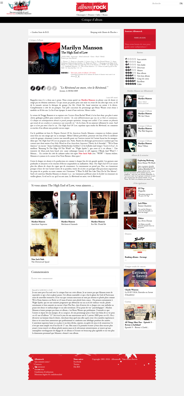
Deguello (141, 191)
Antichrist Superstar (39, 224)
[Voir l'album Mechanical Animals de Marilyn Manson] (74, 218)
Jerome (62, 91)
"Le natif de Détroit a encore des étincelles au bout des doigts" (145, 210)
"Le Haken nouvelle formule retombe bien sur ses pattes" (146, 225)
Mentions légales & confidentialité (48, 374)
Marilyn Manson (82, 47)
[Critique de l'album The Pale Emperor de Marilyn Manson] (130, 136)
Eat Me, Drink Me (98, 224)
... (125, 259)
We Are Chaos (144, 116)
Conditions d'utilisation (43, 372)
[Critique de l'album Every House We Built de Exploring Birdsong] (130, 171)
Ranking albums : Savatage (136, 257)
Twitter (76, 364)
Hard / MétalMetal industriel (143, 103)
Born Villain (143, 146)
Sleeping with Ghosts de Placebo (103, 32)
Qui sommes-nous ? (42, 362)
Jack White (142, 203)
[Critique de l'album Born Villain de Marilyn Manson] (130, 151)
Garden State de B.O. (40, 32)
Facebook (77, 362)
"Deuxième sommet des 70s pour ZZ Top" (145, 195)
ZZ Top (141, 188)
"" (139, 175)
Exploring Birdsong (146, 160)
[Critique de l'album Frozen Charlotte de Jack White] (130, 214)
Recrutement (39, 367)
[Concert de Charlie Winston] (140, 286)
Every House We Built (146, 163)
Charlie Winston (131, 290)
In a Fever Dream (145, 221)
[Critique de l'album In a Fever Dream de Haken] (130, 229)
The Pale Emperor (145, 131)
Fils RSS (77, 367)
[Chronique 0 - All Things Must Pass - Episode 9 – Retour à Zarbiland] (140, 314)
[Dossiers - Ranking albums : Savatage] (140, 253)
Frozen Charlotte (144, 206)
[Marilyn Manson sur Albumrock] (130, 106)
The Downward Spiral (40, 262)
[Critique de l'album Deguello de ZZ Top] (130, 199)
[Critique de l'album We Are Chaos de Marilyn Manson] (130, 121)
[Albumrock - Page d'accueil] (92, 12)
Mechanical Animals (69, 224)
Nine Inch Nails (37, 259)
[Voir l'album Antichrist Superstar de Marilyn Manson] (44, 218)
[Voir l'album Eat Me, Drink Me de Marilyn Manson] (104, 218)
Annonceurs (39, 369)
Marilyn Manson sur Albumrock (140, 91)
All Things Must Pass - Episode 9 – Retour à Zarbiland (139, 323)
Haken (141, 218)
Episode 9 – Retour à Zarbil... (137, 327)
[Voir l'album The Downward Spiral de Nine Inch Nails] (44, 256)
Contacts (38, 364)
